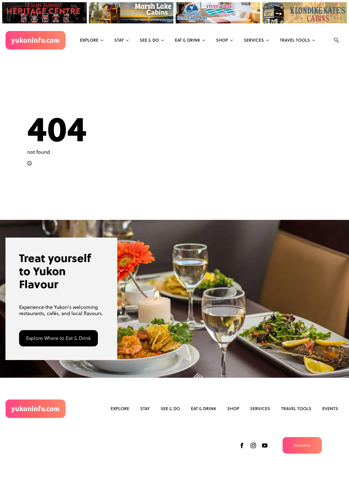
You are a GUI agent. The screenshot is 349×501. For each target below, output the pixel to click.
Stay (119, 40)
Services (254, 40)
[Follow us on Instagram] (253, 445)
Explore (89, 40)
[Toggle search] (336, 40)
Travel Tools (295, 40)
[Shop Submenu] (233, 40)
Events (330, 408)
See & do (149, 40)
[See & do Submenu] (164, 40)
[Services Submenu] (269, 40)
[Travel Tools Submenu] (315, 40)
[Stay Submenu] (129, 40)
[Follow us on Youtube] (265, 445)
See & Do (170, 408)
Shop (222, 40)
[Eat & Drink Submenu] (205, 40)
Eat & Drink (187, 40)
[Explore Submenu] (103, 40)
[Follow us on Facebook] (242, 445)
